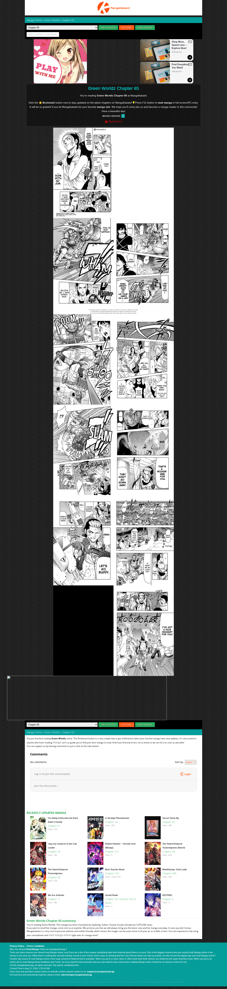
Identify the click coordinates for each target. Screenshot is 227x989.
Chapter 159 (112, 873)
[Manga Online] (113, 7)
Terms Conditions (36, 946)
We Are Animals (56, 895)
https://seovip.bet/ (175, 982)
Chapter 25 (168, 822)
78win (86, 982)
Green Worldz (51, 732)
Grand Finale (111, 895)
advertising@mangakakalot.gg (76, 975)
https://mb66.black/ (154, 982)
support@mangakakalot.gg (100, 971)
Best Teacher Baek (114, 869)
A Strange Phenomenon (117, 818)
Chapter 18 (111, 822)
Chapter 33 (54, 851)
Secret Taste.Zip (170, 818)
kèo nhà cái (18, 982)
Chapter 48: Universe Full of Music (120, 900)
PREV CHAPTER (108, 27)
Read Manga (32, 949)
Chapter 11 (54, 899)
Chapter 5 (167, 899)
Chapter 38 (168, 851)
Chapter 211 (112, 851)
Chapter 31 (54, 826)
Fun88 (29, 982)
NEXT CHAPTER (145, 27)
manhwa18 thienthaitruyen (67, 982)
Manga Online (34, 732)
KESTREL (167, 895)
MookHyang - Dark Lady (174, 869)
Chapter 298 (169, 873)
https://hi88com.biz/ (101, 982)
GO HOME (127, 27)
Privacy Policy (17, 946)
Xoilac (130, 982)
